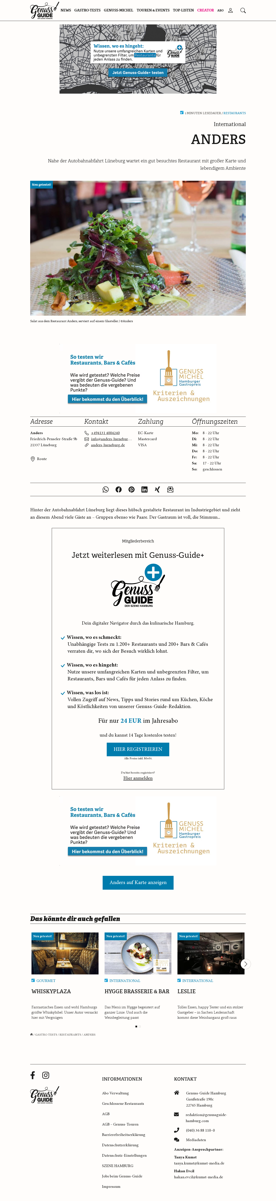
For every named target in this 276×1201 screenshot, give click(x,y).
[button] (243, 10)
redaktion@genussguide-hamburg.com (206, 1118)
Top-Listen (183, 10)
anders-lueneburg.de (108, 445)
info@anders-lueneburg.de (112, 439)
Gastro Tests (46, 1035)
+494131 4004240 (105, 433)
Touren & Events (153, 10)
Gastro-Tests (87, 10)
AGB (106, 1114)
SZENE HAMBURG (117, 1166)
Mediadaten (196, 1140)
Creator (205, 10)
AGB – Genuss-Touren (120, 1124)
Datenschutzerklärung (120, 1145)
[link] (138, 59)
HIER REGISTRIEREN (138, 749)
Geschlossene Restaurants (123, 1103)
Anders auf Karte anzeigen (138, 882)
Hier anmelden (138, 778)
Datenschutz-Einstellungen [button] (124, 1155)
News (66, 10)
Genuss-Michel (118, 10)
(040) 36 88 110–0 (200, 1130)
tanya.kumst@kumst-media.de (199, 1163)
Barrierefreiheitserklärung (123, 1134)
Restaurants (234, 113)
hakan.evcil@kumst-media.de (198, 1177)
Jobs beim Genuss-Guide (122, 1176)
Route (42, 459)
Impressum (111, 1186)
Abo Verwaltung (115, 1093)
